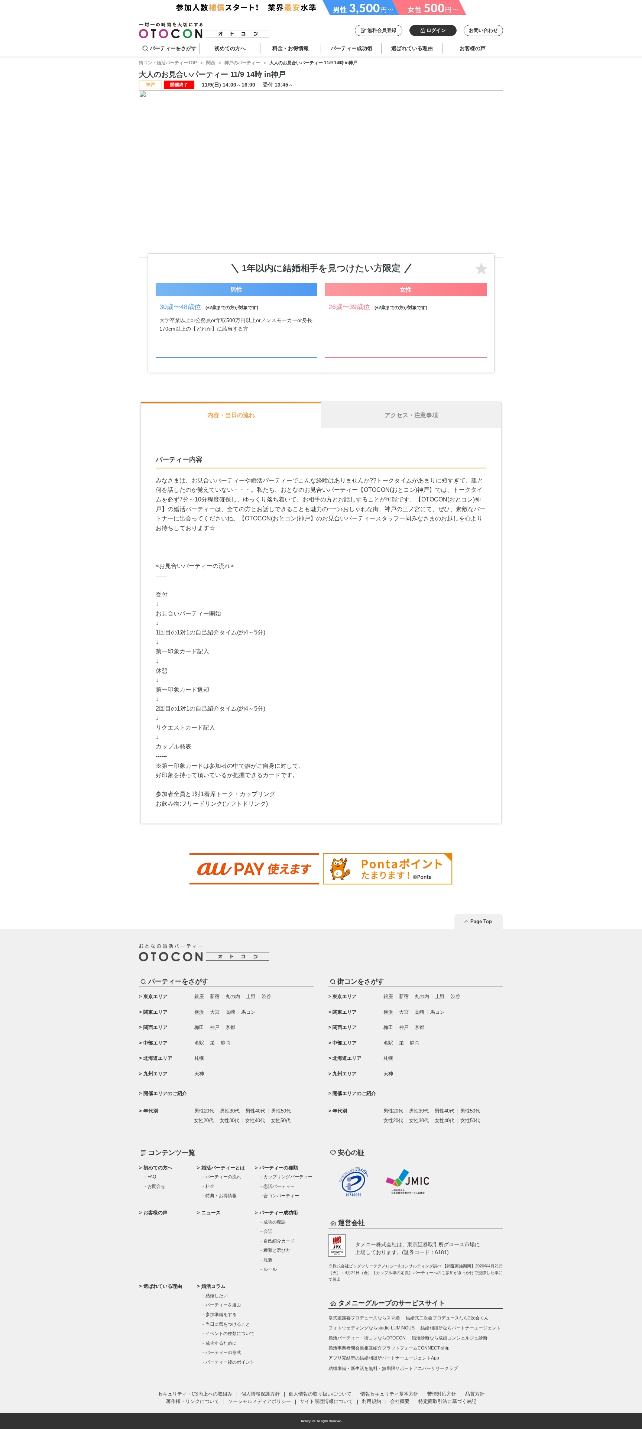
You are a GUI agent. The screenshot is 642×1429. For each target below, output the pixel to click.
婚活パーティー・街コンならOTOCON (367, 1338)
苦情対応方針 (441, 1394)
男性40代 (255, 1111)
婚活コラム (213, 1286)
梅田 (199, 1027)
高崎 (230, 1012)
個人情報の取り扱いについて (320, 1394)
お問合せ (156, 1186)
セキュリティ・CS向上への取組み (195, 1394)
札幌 (199, 1058)
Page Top (481, 921)
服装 (267, 1260)
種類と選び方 (276, 1250)
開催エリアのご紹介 (165, 1093)
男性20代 (204, 1111)
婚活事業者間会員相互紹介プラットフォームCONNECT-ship (389, 1348)
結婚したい (216, 1295)
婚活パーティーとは (223, 1167)
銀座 (199, 996)
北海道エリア (157, 1058)
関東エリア (155, 1012)
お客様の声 (155, 1212)
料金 (209, 1186)
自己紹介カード (279, 1241)
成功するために (221, 1343)
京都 (230, 1027)
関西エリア (155, 1027)
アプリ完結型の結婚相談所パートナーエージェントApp (383, 1358)
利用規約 (371, 1401)
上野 (251, 996)
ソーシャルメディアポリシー (259, 1401)
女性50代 (281, 1120)
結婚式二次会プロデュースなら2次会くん (447, 1318)
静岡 (225, 1043)
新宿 (215, 996)
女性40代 (255, 1120)
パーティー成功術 (278, 1212)
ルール (270, 1269)
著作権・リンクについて (192, 1401)
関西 (210, 62)
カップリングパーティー (287, 1176)
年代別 (150, 1111)
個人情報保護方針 (260, 1394)
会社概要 (399, 1401)
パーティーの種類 (278, 1167)
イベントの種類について (229, 1333)
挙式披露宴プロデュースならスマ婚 (364, 1318)
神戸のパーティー (242, 62)
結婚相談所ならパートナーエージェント (461, 1328)
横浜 (199, 1012)
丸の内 (233, 996)
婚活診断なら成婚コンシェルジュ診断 (449, 1338)
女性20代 (204, 1120)
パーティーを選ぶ (223, 1305)
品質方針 (474, 1394)
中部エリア (155, 1043)
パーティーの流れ (223, 1176)
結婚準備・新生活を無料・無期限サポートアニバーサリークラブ (393, 1368)
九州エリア (155, 1073)
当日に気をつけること (227, 1324)
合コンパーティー (281, 1195)
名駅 (199, 1043)
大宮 (215, 1012)
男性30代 (230, 1111)
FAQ (151, 1176)
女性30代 (229, 1120)
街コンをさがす (360, 981)
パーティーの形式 (223, 1352)
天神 (199, 1073)
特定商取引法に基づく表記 (447, 1401)
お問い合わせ (483, 30)
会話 (267, 1231)
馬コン (248, 1012)
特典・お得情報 (221, 1195)
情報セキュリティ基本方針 (389, 1394)
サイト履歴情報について (326, 1401)
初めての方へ (157, 1167)
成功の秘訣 (274, 1222)
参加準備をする (221, 1314)
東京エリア (155, 996)
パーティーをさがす (173, 48)
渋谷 (266, 996)
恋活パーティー (279, 1186)
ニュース (211, 1212)
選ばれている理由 (162, 1286)
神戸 (215, 1027)
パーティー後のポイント (229, 1362)
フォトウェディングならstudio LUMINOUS (371, 1328)
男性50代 (281, 1111)
